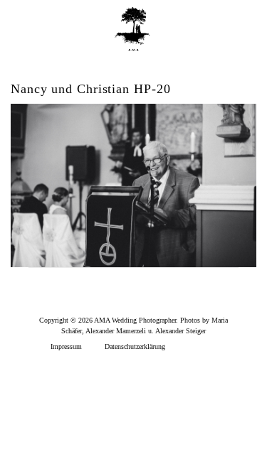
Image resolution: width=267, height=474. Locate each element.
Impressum (66, 346)
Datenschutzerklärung (135, 346)
